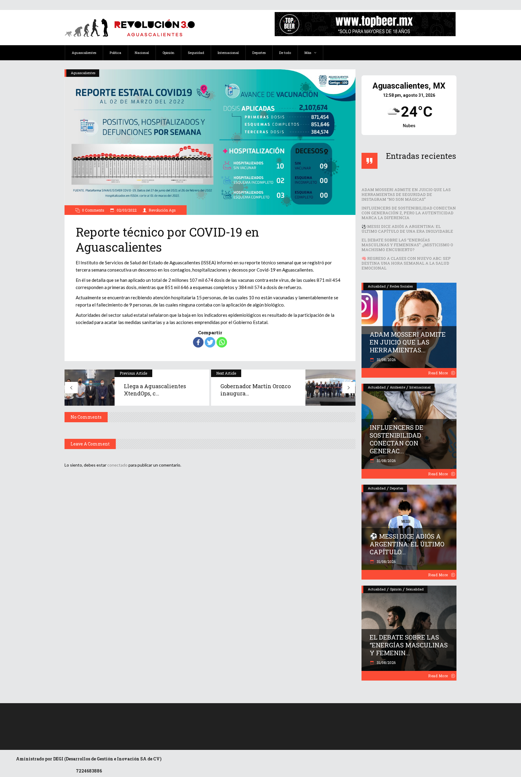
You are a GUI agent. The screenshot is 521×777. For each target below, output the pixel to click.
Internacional (420, 387)
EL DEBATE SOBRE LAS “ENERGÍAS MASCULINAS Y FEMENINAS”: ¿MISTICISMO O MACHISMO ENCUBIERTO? (407, 244)
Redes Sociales (401, 286)
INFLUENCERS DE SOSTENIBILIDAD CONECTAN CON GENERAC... (396, 439)
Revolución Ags (162, 210)
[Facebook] (198, 342)
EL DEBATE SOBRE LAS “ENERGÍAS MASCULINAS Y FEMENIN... (409, 645)
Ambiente (397, 387)
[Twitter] (210, 342)
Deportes (396, 488)
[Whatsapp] (221, 342)
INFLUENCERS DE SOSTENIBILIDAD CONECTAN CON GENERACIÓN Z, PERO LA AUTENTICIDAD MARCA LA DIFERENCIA (409, 212)
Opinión (396, 589)
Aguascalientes (83, 73)
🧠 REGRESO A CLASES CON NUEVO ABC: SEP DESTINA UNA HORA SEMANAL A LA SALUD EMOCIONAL (406, 263)
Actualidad (377, 286)
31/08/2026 (386, 359)
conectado (117, 464)
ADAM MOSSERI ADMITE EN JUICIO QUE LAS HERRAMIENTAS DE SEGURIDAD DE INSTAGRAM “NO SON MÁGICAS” (406, 194)
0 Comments (93, 210)
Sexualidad (415, 589)
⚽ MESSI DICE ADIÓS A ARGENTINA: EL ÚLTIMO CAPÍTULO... (407, 544)
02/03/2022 (126, 210)
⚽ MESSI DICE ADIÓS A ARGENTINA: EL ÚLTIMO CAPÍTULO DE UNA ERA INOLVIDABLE (407, 229)
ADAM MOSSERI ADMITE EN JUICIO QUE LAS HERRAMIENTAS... (408, 342)
